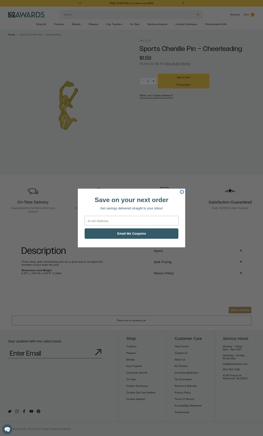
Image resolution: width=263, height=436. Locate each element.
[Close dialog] (182, 192)
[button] (7, 429)
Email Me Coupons (131, 233)
